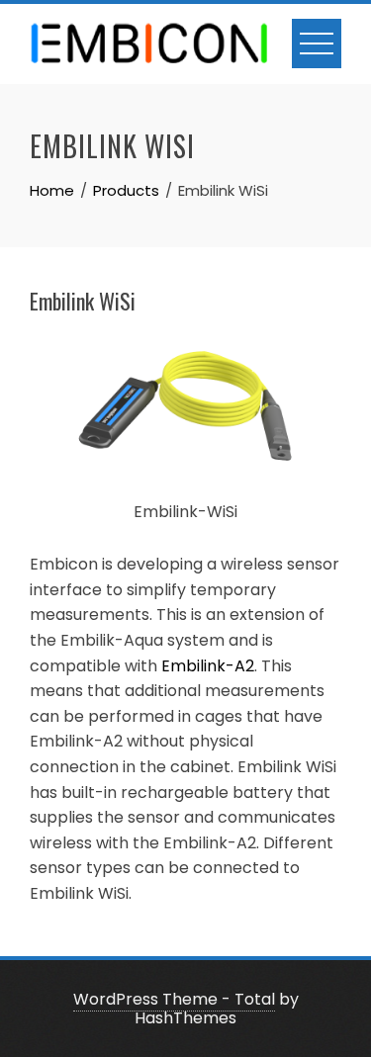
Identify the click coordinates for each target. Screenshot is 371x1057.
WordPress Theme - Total (174, 999)
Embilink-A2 (207, 666)
